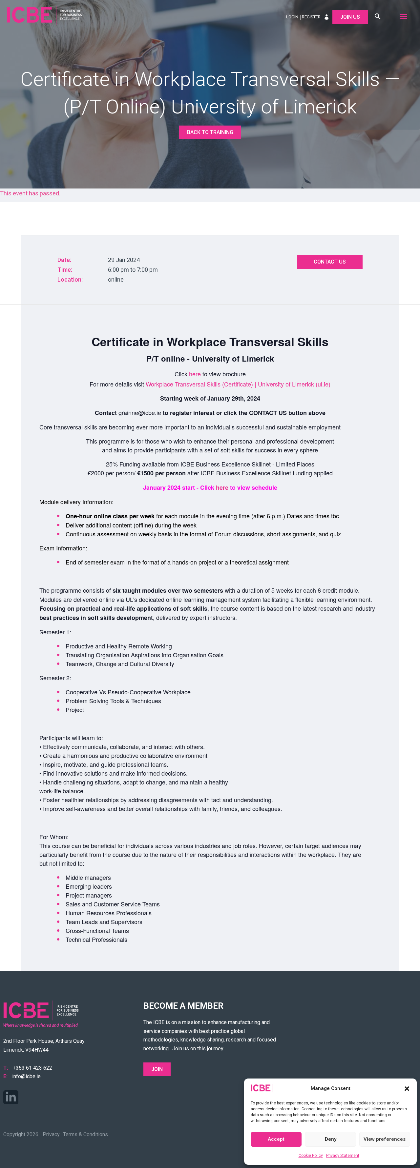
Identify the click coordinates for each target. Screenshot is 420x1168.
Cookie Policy (311, 1155)
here (195, 373)
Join (157, 1069)
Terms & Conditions (85, 1134)
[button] (407, 1088)
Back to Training (210, 132)
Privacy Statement (342, 1155)
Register (311, 16)
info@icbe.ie (26, 1076)
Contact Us (330, 262)
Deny (330, 1139)
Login (292, 16)
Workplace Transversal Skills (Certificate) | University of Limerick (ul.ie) (238, 384)
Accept (276, 1139)
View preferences (385, 1139)
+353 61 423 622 (32, 1068)
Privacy (51, 1134)
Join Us (350, 17)
